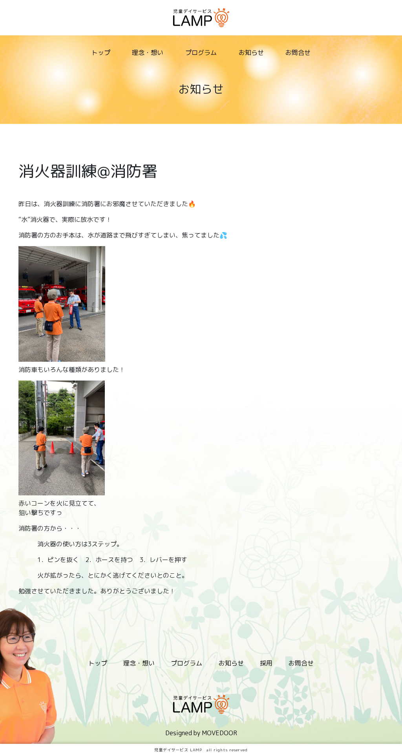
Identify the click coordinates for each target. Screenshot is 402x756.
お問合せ (298, 52)
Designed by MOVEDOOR (201, 733)
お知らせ (251, 52)
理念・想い (147, 52)
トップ (100, 52)
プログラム (201, 52)
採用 (266, 663)
